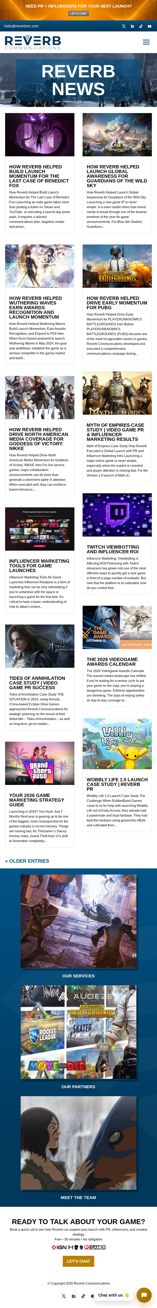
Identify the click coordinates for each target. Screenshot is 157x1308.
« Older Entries (27, 861)
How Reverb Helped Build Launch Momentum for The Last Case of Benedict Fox (39, 176)
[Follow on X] (123, 26)
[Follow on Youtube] (149, 26)
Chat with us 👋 (113, 1295)
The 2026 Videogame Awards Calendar (112, 662)
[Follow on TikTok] (140, 26)
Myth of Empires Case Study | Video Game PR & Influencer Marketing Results (115, 432)
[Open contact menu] (144, 1295)
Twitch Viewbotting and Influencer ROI (113, 549)
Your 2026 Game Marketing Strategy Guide (36, 800)
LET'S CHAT (78, 13)
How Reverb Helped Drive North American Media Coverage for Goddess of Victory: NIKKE (38, 439)
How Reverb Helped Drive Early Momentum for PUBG (117, 303)
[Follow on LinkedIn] (132, 26)
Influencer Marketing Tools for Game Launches (39, 565)
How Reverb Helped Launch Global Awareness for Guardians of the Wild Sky (117, 176)
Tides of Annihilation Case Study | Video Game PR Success (37, 683)
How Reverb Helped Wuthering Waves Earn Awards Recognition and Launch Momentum (35, 308)
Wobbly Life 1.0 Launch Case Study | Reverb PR (117, 784)
